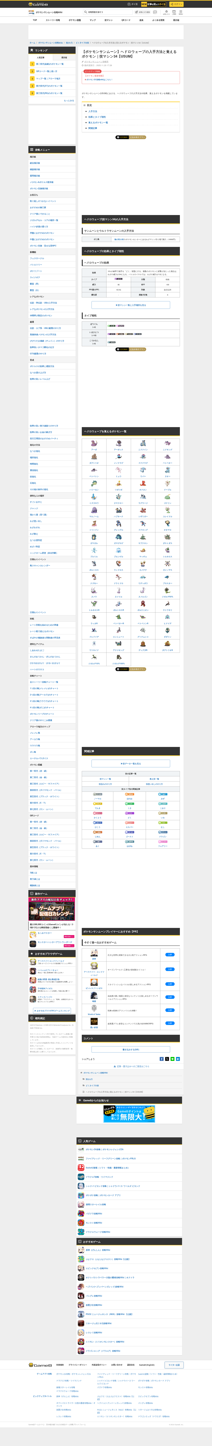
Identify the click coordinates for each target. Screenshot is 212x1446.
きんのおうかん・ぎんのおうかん (45, 656)
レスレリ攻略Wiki (63, 1416)
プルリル (94, 556)
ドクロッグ (143, 529)
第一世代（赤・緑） (39, 770)
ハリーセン (94, 489)
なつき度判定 (36, 540)
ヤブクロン (143, 543)
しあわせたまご (37, 650)
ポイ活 (134, 4)
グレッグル (118, 529)
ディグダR (143, 650)
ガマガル (94, 543)
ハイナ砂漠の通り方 (39, 226)
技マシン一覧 (105, 778)
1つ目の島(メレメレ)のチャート (44, 688)
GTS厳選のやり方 (38, 353)
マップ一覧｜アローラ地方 (48, 78)
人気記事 (40, 57)
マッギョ (143, 556)
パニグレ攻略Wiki (145, 1403)
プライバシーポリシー (77, 1365)
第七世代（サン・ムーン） (42, 809)
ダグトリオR (167, 650)
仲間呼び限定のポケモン (41, 315)
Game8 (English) (146, 1365)
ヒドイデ (167, 623)
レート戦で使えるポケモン (42, 631)
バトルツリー (36, 264)
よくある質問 (158, 20)
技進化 (33, 476)
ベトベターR (118, 623)
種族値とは (35, 885)
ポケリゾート (36, 270)
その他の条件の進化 (39, 489)
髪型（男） (35, 283)
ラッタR (94, 623)
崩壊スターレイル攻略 (65, 1387)
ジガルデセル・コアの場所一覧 (44, 220)
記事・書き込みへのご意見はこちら (133, 1066)
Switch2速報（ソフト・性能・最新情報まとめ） (158, 1374)
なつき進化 (35, 451)
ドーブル (167, 489)
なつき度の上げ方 (38, 372)
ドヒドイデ (94, 636)
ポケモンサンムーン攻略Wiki (95, 1072)
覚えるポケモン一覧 (98, 122)
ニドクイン (143, 449)
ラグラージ (143, 503)
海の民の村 (119, 239)
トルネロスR (94, 610)
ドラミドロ (118, 583)
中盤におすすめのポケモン (42, 239)
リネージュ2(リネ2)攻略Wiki (150, 1410)
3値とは (33, 872)
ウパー (143, 476)
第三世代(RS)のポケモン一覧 (49, 93)
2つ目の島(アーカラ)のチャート (44, 694)
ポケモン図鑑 (75, 20)
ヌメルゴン (143, 596)
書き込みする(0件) (131, 1049)
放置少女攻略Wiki (63, 1410)
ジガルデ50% (167, 596)
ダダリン (167, 636)
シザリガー (143, 516)
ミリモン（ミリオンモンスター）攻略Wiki (114, 1416)
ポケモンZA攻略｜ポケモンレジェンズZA (73, 1374)
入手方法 (92, 111)
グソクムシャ (143, 636)
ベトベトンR (143, 623)
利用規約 (60, 1365)
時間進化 (34, 463)
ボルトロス (94, 569)
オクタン (143, 489)
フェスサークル (37, 258)
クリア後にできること (40, 213)
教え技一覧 (154, 778)
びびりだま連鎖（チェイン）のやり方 (47, 340)
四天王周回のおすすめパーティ (44, 438)
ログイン (178, 4)
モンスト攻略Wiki (145, 1387)
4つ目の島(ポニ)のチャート (42, 707)
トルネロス (167, 556)
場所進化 (34, 457)
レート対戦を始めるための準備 (44, 624)
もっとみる (69, 100)
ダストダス (167, 543)
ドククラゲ (143, 462)
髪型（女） (35, 290)
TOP (35, 20)
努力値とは (35, 878)
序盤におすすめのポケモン (42, 232)
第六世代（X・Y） (38, 802)
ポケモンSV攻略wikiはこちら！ (99, 79)
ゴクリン (167, 503)
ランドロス (118, 569)
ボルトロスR (118, 610)
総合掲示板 (35, 162)
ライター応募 (174, 1365)
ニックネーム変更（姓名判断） (44, 552)
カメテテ (143, 569)
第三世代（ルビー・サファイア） (45, 783)
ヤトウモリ (167, 610)
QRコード (126, 20)
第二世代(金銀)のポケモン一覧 (50, 63)
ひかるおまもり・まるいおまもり (45, 662)
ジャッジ (34, 508)
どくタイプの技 (92, 1085)
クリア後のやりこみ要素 (41, 720)
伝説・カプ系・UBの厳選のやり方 (45, 328)
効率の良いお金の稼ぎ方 (41, 432)
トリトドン (94, 529)
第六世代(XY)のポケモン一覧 (49, 85)
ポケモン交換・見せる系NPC (43, 245)
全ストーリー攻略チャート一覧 (44, 681)
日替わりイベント (38, 612)
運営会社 (131, 1365)
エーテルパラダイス (39, 758)
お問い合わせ (116, 1365)
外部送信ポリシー (99, 1365)
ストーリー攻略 (53, 20)
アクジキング (118, 650)
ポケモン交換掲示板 (39, 188)
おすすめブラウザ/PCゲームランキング (53, 1010)
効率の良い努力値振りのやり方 (44, 425)
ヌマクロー (118, 503)
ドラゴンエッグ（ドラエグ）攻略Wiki (154, 1416)
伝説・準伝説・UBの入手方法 (43, 302)
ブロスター (167, 583)
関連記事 (92, 128)
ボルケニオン (143, 610)
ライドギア (35, 277)
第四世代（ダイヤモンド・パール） (46, 789)
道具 (141, 20)
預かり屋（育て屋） (39, 514)
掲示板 (176, 20)
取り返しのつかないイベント (43, 200)
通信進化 (34, 470)
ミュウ (118, 476)
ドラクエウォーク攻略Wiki (67, 1391)
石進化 (33, 482)
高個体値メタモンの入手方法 (43, 334)
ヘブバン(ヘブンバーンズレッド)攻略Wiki (114, 1403)
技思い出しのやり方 (154, 784)
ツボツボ (118, 489)
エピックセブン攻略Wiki (148, 1396)
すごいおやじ (36, 501)
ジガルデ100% (118, 663)
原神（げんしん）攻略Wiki (67, 1396)
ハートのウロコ (37, 669)
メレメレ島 (35, 732)
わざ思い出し (36, 520)
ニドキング (167, 449)
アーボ (94, 449)
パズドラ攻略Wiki (104, 1387)
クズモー (94, 583)
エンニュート (118, 636)
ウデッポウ (143, 583)
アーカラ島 (35, 739)
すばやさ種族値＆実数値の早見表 (45, 637)
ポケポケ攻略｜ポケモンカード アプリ (154, 1380)
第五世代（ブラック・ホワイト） (45, 796)
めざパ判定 (35, 546)
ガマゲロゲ (118, 543)
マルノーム (94, 516)
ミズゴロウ (94, 503)
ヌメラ (94, 596)
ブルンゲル (118, 556)
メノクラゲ (118, 462)
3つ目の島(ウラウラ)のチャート (44, 701)
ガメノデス (167, 569)
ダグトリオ (94, 462)
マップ (93, 20)
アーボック (118, 449)
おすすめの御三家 (38, 207)
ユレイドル (167, 516)
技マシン (109, 20)
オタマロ (167, 529)
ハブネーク (118, 516)
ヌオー (167, 476)
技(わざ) (89, 1079)
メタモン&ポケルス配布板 (42, 182)
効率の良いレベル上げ (40, 378)
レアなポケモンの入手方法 (42, 309)
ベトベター (167, 462)
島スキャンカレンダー (40, 565)
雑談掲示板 (35, 169)
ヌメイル (118, 596)
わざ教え (34, 533)
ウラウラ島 (35, 745)
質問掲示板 (35, 175)
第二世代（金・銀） (39, 777)
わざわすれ (35, 527)
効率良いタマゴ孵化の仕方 (42, 347)
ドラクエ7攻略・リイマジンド (69, 1380)
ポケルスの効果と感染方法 (42, 366)
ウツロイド (94, 650)
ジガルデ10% (94, 663)
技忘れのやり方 (105, 784)
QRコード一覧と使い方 (46, 71)
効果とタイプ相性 (97, 116)
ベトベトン (94, 476)
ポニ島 (33, 751)
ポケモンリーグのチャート (42, 713)
